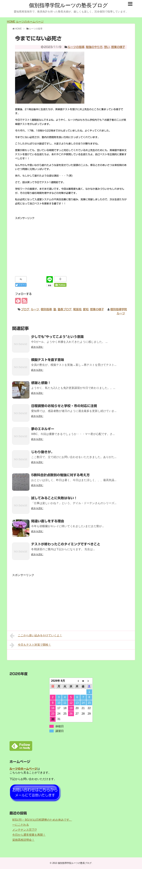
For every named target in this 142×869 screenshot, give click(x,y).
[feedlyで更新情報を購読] (18, 301)
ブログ (25, 309)
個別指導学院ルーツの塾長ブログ (68, 5)
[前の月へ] (77, 680)
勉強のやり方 (94, 47)
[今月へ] (83, 680)
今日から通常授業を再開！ (29, 834)
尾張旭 (77, 309)
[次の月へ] (89, 680)
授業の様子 (118, 47)
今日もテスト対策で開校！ (34, 644)
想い (107, 47)
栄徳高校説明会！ (23, 839)
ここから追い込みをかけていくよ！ (40, 635)
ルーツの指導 (76, 47)
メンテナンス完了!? (24, 829)
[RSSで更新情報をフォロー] (24, 301)
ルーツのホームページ (30, 21)
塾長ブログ (65, 309)
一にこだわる (20, 824)
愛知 (85, 309)
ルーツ (35, 309)
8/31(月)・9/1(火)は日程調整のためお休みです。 (42, 819)
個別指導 (46, 309)
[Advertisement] (71, 244)
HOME (11, 21)
